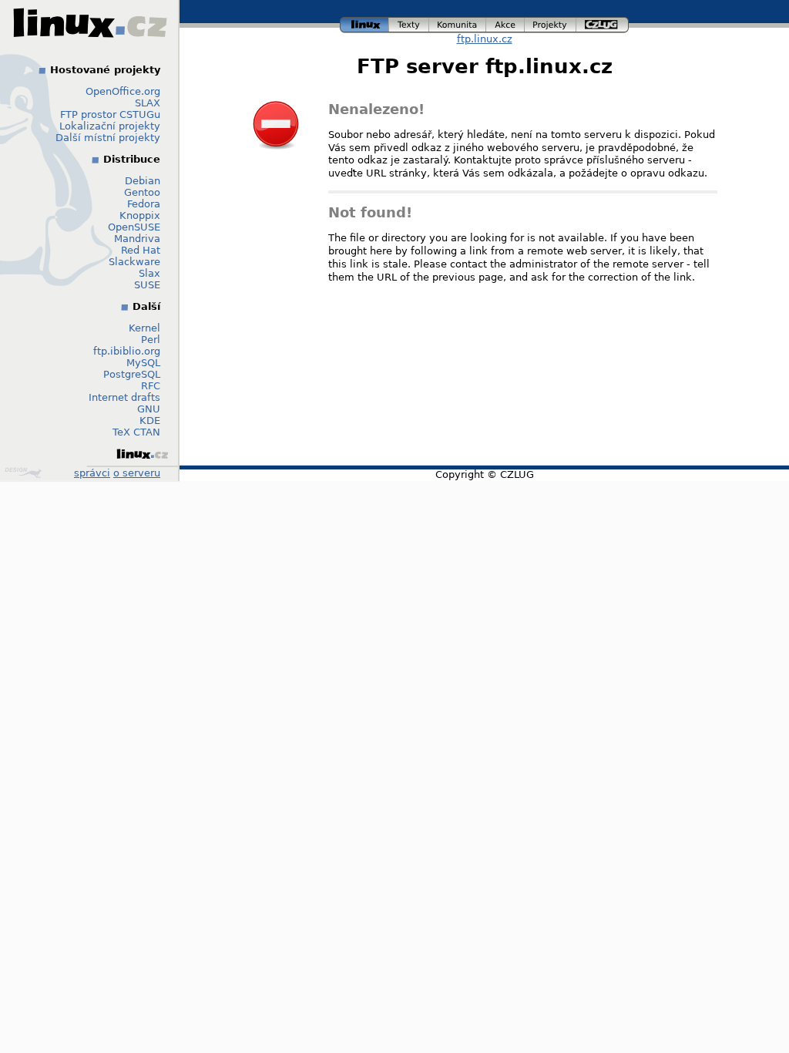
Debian (142, 181)
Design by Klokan (25, 472)
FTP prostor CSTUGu (110, 114)
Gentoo (142, 192)
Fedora (143, 204)
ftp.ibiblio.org (126, 351)
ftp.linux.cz (484, 39)
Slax (149, 273)
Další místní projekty (107, 137)
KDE (149, 420)
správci (92, 473)
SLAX (147, 103)
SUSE (147, 285)
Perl (150, 339)
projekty (551, 23)
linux (364, 23)
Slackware (134, 261)
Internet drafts (124, 397)
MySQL (143, 362)
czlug (602, 23)
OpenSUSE (134, 227)
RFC (150, 386)
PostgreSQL (131, 374)
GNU (148, 409)
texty (409, 23)
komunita (458, 23)
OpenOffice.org (123, 91)
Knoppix (139, 215)
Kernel (144, 328)
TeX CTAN (136, 432)
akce (506, 23)
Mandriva (137, 238)
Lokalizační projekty (109, 126)
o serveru (136, 473)
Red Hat (140, 250)
